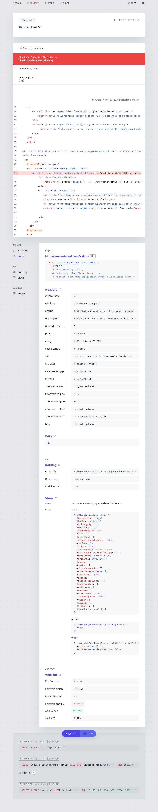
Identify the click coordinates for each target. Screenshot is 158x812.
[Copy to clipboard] (135, 263)
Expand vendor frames (33, 48)
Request (17, 245)
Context (17, 288)
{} (97, 564)
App (15, 266)
